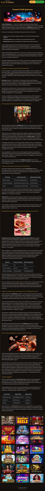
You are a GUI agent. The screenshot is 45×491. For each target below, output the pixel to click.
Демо (8, 423)
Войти (32, 1)
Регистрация (39, 1)
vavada (21, 282)
